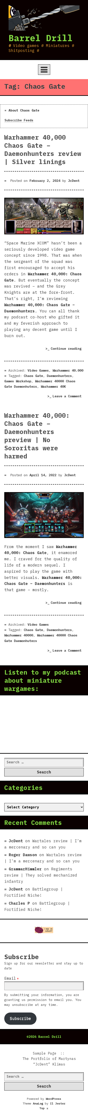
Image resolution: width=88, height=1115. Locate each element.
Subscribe (20, 1018)
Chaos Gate (33, 376)
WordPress (53, 1099)
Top (44, 1108)
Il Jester (57, 1103)
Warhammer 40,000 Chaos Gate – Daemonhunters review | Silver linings (42, 149)
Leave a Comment (68, 396)
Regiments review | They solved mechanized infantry (40, 875)
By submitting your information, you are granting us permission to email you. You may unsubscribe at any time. (42, 1000)
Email (10, 978)
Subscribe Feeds (18, 120)
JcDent (73, 180)
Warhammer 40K (53, 386)
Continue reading (67, 349)
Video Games (38, 370)
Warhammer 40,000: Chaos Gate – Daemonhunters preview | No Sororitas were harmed (37, 435)
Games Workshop (17, 381)
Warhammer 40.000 (68, 370)
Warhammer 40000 (18, 635)
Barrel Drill (41, 38)
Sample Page (44, 1053)
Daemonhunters (59, 376)
